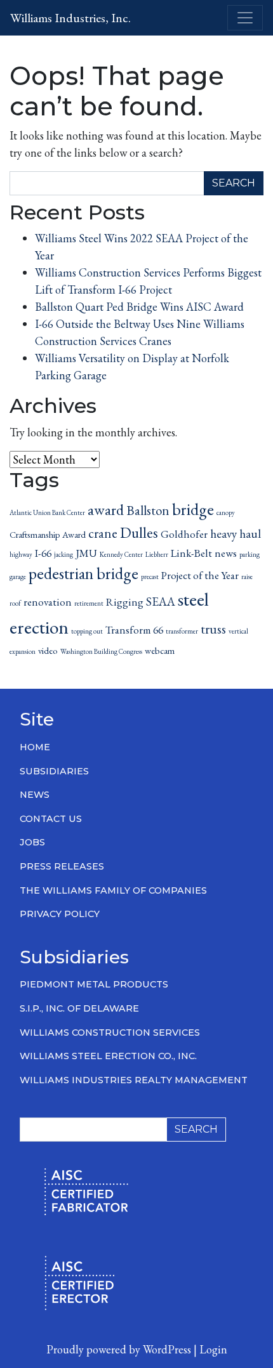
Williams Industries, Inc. (70, 18)
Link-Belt (191, 553)
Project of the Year (200, 575)
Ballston (148, 510)
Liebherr (156, 554)
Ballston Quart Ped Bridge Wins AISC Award (139, 306)
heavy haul (235, 534)
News (35, 794)
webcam (160, 650)
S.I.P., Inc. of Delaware (79, 1008)
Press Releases (62, 866)
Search (233, 183)
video (48, 650)
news (226, 553)
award (106, 509)
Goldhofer (184, 534)
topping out (87, 631)
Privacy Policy (60, 914)
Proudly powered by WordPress (118, 1349)
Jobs (32, 842)
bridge (193, 509)
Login (213, 1349)
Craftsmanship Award (48, 534)
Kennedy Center (121, 554)
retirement (88, 603)
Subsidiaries (54, 771)
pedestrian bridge (83, 573)
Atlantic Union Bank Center (47, 512)
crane (102, 533)
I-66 (43, 553)
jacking (63, 554)
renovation (47, 602)
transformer (182, 631)
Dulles (139, 532)
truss (213, 628)
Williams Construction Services (110, 1032)
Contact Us (51, 818)
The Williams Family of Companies (113, 890)
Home (35, 747)
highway (21, 554)
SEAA (160, 601)
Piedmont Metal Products (94, 984)
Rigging (124, 602)
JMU (86, 553)
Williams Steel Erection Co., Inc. (108, 1056)
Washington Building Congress (101, 651)
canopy (225, 512)
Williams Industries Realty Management (134, 1080)
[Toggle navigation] (245, 17)
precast (150, 576)
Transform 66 (134, 630)
